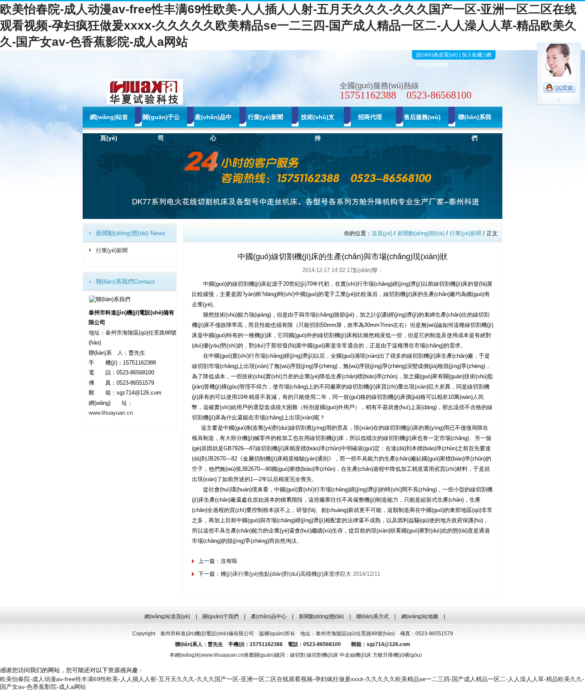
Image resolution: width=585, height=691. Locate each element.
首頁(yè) (382, 233)
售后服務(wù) (422, 117)
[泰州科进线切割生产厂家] (292, 216)
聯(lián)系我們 (474, 127)
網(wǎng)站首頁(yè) (109, 127)
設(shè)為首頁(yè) (437, 55)
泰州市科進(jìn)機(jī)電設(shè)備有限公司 (207, 634)
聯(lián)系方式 (372, 616)
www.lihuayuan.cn (111, 413)
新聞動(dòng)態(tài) (421, 233)
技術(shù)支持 (317, 127)
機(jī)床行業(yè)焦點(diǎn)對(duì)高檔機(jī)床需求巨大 (286, 574)
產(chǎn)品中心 (213, 127)
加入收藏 (472, 55)
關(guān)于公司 (161, 127)
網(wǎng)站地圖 (419, 616)
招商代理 (370, 117)
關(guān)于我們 (221, 616)
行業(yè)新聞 (265, 117)
